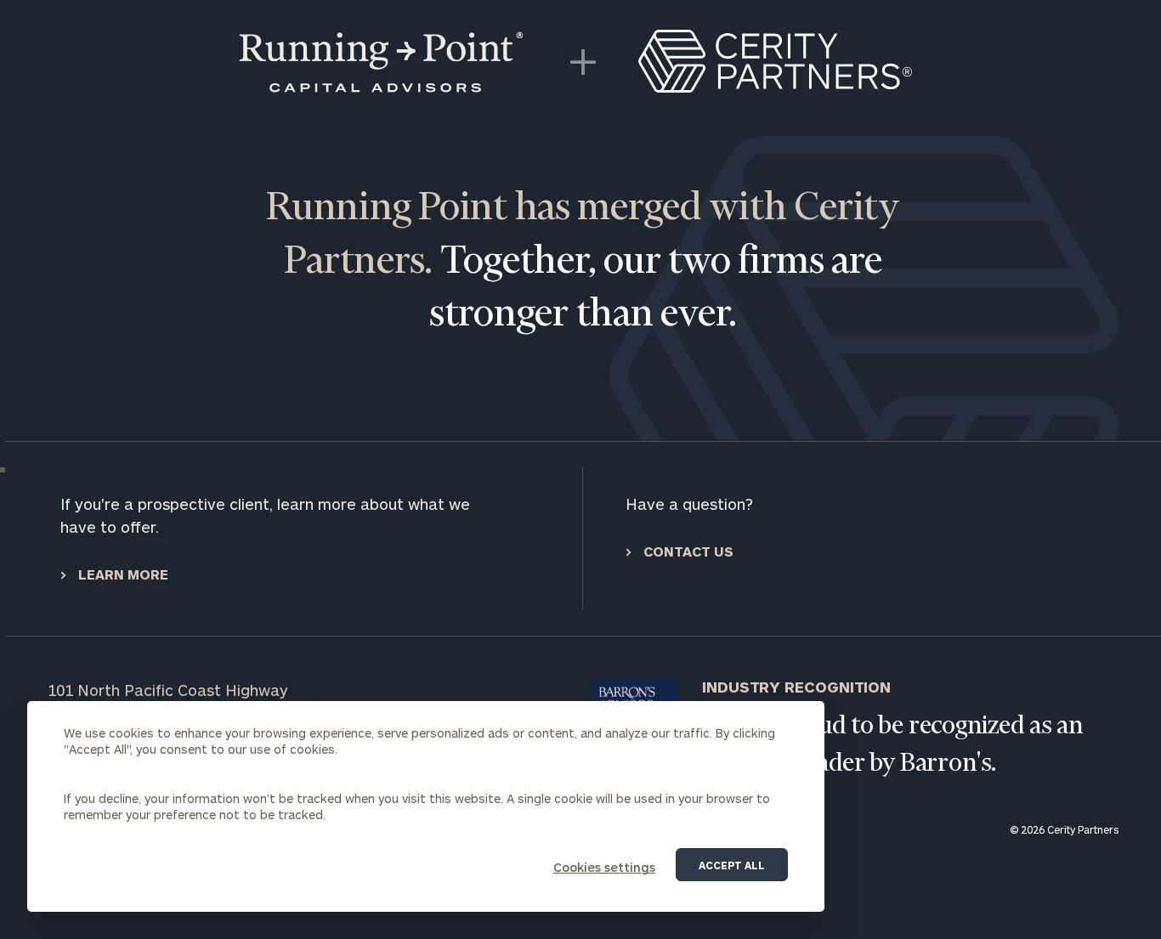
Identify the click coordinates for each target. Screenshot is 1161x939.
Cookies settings (604, 867)
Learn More (121, 574)
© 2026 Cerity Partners (1064, 829)
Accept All (732, 865)
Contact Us (686, 551)
